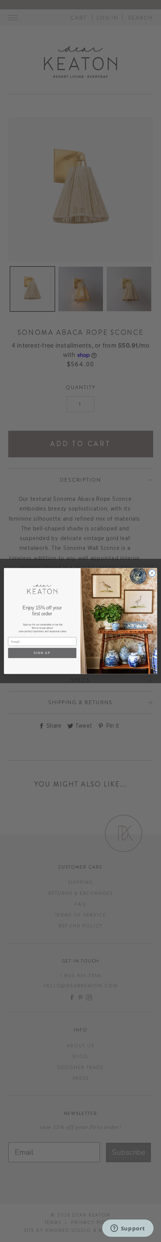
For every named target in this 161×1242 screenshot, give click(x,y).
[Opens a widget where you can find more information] (128, 1229)
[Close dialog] (152, 573)
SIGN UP (42, 653)
